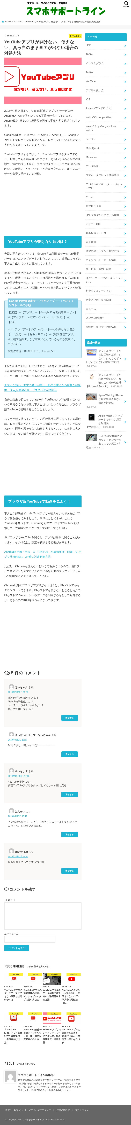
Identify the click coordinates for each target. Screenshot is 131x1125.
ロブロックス (93, 206)
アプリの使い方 (95, 90)
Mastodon (91, 157)
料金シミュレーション (98, 290)
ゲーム (89, 197)
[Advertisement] (43, 205)
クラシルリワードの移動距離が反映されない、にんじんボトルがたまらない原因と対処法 (103, 358)
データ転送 (92, 166)
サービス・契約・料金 (98, 269)
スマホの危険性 (95, 318)
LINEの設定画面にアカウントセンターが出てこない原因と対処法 (104, 442)
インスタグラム (95, 63)
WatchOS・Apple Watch (99, 117)
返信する (70, 717)
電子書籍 (91, 242)
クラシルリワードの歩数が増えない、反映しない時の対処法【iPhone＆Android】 (104, 381)
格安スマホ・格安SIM (98, 299)
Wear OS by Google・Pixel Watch (101, 128)
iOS (88, 99)
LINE (88, 45)
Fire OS (90, 139)
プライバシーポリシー (40, 1109)
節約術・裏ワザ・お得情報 (101, 327)
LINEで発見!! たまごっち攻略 (102, 215)
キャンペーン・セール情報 (101, 260)
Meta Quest (92, 148)
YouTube (91, 81)
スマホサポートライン (33, 1119)
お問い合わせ (63, 1109)
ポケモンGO (93, 224)
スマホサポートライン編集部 (36, 1074)
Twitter (89, 72)
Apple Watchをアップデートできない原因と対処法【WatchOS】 (104, 421)
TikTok (89, 54)
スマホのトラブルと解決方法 (102, 251)
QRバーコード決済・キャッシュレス (104, 280)
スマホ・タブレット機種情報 (102, 175)
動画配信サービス (96, 233)
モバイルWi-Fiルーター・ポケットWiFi (104, 186)
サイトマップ (82, 1109)
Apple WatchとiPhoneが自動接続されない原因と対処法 (104, 401)
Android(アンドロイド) (98, 108)
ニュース (91, 309)
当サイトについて (14, 1109)
